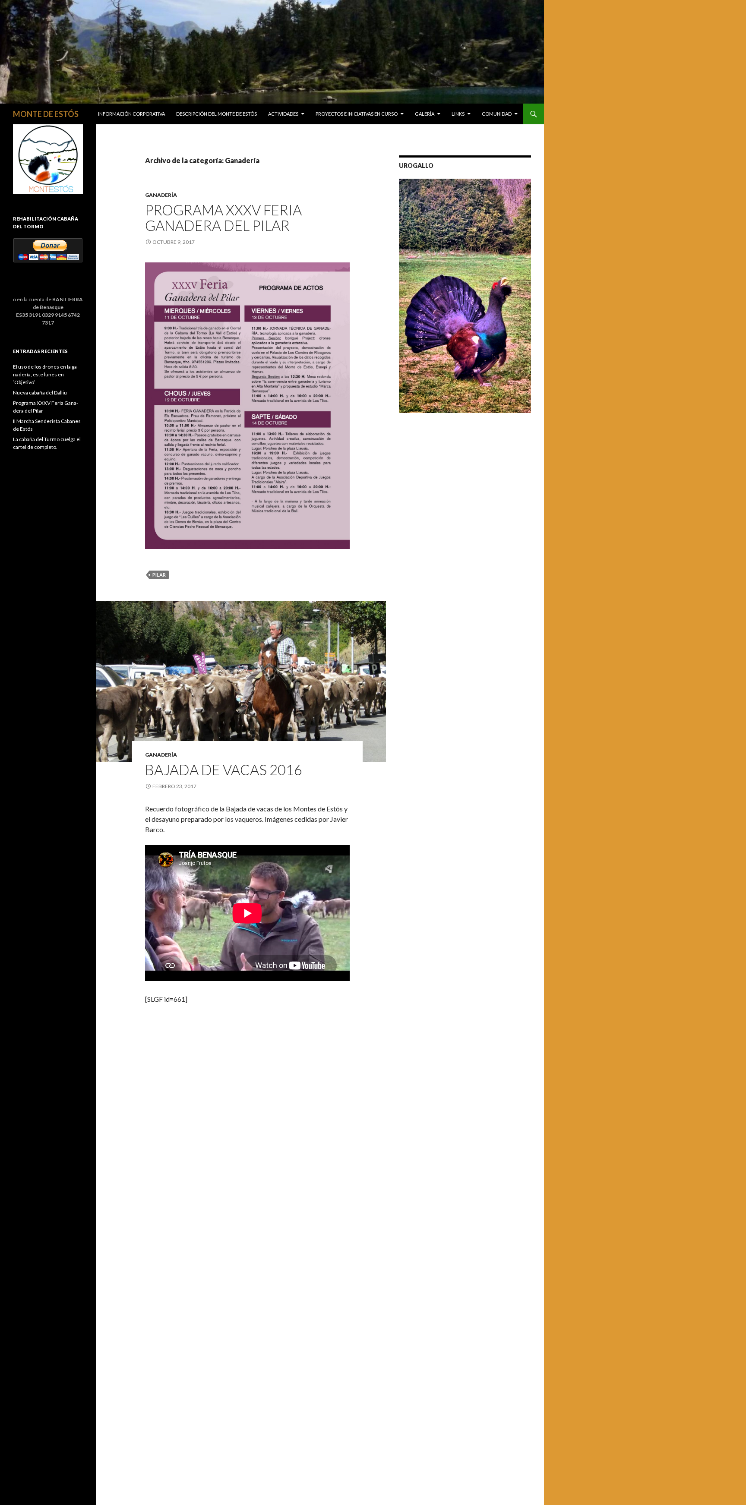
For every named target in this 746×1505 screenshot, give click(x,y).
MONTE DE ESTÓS (46, 114)
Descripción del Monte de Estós (216, 114)
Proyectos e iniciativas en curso (357, 114)
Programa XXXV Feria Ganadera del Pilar (223, 217)
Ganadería (161, 195)
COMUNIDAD (497, 114)
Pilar (159, 574)
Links (458, 114)
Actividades (283, 114)
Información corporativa (131, 114)
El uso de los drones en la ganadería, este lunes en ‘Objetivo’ (46, 374)
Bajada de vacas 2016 (223, 769)
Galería (424, 114)
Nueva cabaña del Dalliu (40, 392)
